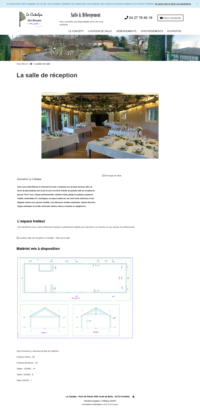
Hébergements (126, 31)
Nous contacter (172, 18)
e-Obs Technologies (110, 404)
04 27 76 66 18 (140, 18)
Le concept (76, 31)
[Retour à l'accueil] (31, 18)
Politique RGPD (109, 401)
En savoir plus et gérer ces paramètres (173, 4)
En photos (174, 31)
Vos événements (152, 31)
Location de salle (100, 31)
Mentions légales (92, 401)
